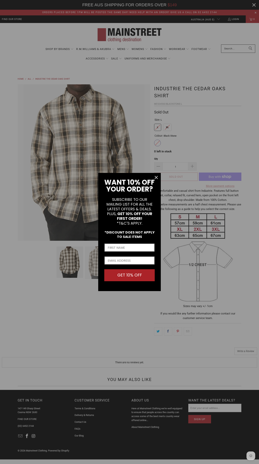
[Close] (156, 177)
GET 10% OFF (129, 275)
